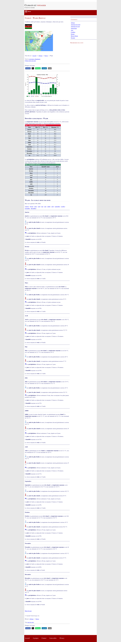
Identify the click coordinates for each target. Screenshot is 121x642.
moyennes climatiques (34, 59)
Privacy (62, 638)
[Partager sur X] (33, 68)
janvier (27, 206)
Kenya (46, 55)
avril (39, 206)
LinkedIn (44, 68)
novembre (27, 208)
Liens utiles (53, 638)
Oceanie (73, 38)
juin (45, 206)
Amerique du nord (75, 24)
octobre (63, 206)
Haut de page (28, 611)
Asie (72, 30)
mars (35, 206)
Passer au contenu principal (31, 1)
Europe (73, 34)
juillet (48, 206)
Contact (44, 638)
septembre (57, 206)
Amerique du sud (75, 26)
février (31, 206)
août (52, 206)
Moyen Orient (74, 36)
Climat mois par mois (30, 61)
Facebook (28, 68)
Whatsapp (38, 68)
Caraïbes (73, 32)
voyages (35, 5)
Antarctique (74, 28)
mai (42, 206)
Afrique (40, 55)
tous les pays (30, 622)
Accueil (34, 55)
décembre (33, 208)
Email (49, 68)
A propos (35, 638)
